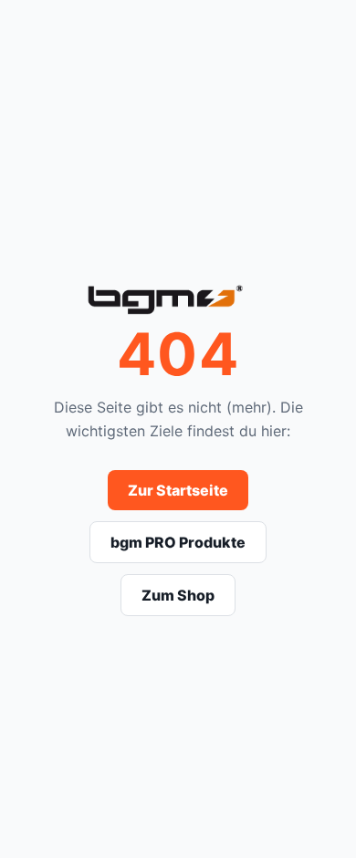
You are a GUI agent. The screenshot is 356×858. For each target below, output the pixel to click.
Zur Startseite (178, 490)
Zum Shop (178, 595)
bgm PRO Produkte (178, 542)
